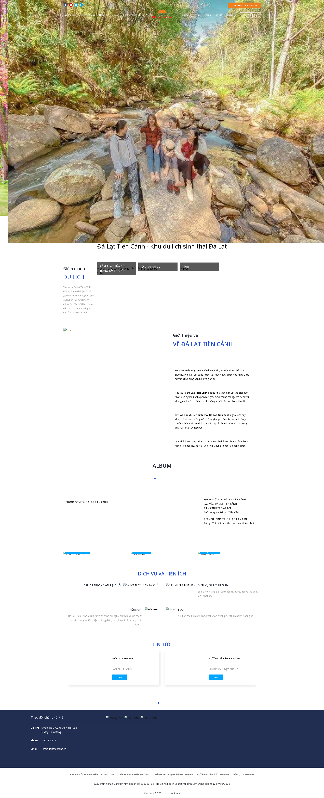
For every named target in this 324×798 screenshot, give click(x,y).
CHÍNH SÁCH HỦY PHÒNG (134, 774)
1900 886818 (10, 791)
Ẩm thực (197, 14)
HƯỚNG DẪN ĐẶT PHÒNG (224, 658)
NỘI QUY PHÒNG (122, 658)
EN (249, 15)
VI (244, 15)
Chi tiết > (105, 272)
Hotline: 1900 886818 (245, 5)
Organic (185, 14)
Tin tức (218, 14)
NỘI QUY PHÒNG (243, 774)
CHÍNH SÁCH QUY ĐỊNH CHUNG (173, 774)
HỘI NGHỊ (136, 610)
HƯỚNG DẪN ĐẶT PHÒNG (213, 774)
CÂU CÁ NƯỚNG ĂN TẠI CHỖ (102, 585)
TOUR (181, 610)
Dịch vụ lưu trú (88, 14)
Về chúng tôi (71, 14)
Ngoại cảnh (104, 14)
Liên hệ (229, 14)
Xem (119, 677)
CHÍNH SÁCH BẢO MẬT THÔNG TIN (92, 774)
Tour (116, 14)
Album (208, 14)
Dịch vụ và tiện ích (132, 14)
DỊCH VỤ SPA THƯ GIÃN (213, 585)
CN (255, 15)
